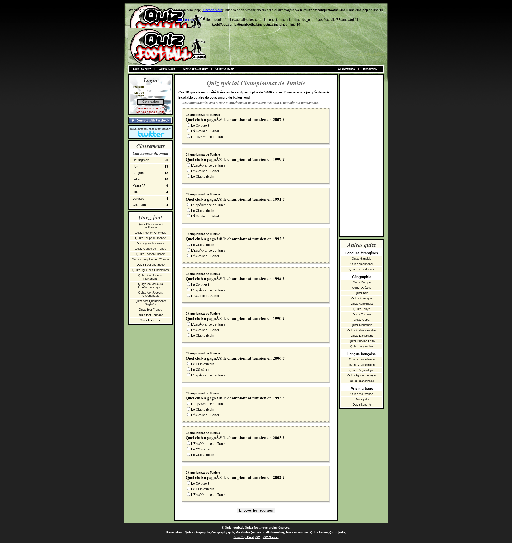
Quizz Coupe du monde (150, 238)
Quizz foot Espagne (150, 314)
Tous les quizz (142, 69)
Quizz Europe (362, 282)
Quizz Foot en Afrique (151, 264)
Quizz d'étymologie (361, 370)
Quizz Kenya (361, 309)
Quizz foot (252, 527)
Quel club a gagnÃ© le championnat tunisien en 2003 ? (235, 437)
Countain (150, 205)
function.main (212, 10)
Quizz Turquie (362, 314)
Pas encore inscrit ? (150, 108)
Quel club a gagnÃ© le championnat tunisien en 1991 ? (235, 199)
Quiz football (234, 527)
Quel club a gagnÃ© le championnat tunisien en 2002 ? (235, 477)
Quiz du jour (167, 69)
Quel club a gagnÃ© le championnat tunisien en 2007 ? (235, 119)
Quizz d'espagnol (361, 263)
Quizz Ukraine (224, 69)
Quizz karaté (319, 532)
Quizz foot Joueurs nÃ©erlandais (150, 294)
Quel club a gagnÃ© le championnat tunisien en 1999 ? (235, 159)
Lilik (150, 192)
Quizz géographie (361, 346)
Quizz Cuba (361, 319)
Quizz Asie (362, 293)
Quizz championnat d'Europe (150, 259)
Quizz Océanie (361, 287)
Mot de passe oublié (150, 111)
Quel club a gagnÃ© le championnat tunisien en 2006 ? (235, 358)
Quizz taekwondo (361, 393)
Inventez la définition (362, 364)
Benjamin (150, 173)
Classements (346, 69)
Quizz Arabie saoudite (361, 330)
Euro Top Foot (244, 537)
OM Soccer (271, 537)
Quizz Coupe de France (150, 248)
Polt (150, 166)
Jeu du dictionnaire (362, 380)
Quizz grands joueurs (151, 243)
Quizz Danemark (362, 335)
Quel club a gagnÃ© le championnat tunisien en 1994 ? (235, 278)
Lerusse (150, 198)
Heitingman (150, 160)
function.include (188, 20)
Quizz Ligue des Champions (150, 270)
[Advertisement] (361, 155)
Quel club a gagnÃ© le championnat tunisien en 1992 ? (235, 239)
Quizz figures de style (361, 375)
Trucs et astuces (297, 532)
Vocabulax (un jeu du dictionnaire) (260, 532)
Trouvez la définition (362, 359)
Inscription (370, 69)
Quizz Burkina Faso (362, 341)
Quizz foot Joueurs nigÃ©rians (150, 277)
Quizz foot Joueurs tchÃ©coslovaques (150, 285)
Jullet (150, 179)
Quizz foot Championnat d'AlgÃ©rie (150, 302)
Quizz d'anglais (361, 258)
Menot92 (150, 186)
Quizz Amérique (361, 298)
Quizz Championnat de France (150, 226)
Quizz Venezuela (362, 303)
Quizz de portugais (361, 269)
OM (257, 537)
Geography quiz (222, 532)
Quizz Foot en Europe (150, 254)
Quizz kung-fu (362, 404)
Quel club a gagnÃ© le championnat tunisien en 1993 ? (235, 398)
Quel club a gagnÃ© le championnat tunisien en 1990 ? (235, 318)
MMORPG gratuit (195, 69)
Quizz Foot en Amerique (150, 232)
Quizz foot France (150, 309)
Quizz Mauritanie (362, 325)
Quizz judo (362, 399)
